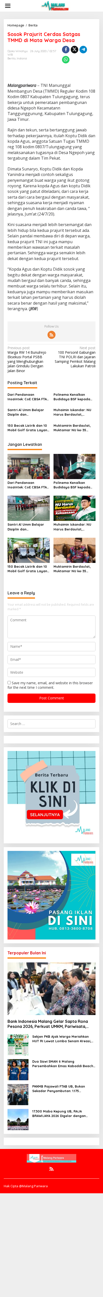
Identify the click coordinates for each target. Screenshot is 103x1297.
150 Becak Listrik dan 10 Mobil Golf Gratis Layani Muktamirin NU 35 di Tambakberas (28, 427)
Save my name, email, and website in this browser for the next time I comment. (50, 685)
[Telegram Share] (83, 49)
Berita (12, 58)
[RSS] (52, 335)
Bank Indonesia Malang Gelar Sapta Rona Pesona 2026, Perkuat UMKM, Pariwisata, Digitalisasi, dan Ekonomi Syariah (48, 1024)
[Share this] (66, 49)
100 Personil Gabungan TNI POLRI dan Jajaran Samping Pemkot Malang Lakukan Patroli (75, 357)
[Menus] (8, 6)
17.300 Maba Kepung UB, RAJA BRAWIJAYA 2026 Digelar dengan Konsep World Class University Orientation (59, 1113)
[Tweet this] (74, 49)
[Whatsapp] (66, 59)
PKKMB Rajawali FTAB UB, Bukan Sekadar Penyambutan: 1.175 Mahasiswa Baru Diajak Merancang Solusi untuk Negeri (61, 1088)
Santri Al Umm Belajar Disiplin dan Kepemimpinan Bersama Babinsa (28, 412)
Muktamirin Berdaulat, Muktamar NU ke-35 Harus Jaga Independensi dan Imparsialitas (72, 427)
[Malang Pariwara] (55, 5)
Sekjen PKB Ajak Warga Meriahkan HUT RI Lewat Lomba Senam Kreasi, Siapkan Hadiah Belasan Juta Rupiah (63, 1038)
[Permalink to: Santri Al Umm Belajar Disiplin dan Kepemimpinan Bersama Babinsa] (29, 508)
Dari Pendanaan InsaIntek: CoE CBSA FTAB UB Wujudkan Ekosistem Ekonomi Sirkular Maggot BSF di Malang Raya (28, 396)
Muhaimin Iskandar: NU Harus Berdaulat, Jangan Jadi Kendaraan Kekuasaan (74, 412)
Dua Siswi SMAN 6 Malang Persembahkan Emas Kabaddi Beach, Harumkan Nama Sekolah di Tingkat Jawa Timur (63, 1063)
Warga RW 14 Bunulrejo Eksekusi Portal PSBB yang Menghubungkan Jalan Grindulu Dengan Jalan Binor (27, 359)
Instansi (22, 58)
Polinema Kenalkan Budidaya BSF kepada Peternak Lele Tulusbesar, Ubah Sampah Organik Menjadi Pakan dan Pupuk (74, 396)
